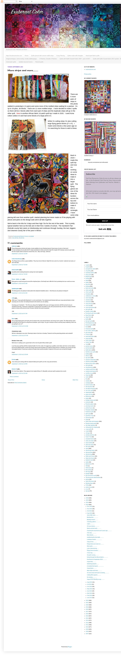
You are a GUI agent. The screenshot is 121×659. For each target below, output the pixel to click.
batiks (87, 282)
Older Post (75, 380)
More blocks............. (92, 535)
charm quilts (89, 292)
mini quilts (88, 365)
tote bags (88, 471)
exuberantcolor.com (91, 69)
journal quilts (89, 348)
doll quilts (88, 309)
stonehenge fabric (90, 450)
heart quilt (88, 338)
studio (87, 462)
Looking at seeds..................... (94, 539)
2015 (87, 616)
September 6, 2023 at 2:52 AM (19, 373)
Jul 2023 (89, 584)
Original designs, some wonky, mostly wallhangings (21, 58)
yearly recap (89, 487)
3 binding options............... (93, 521)
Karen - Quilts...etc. (17, 279)
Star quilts (88, 446)
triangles (88, 473)
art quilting (88, 270)
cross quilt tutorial (90, 307)
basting (87, 278)
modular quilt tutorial (91, 371)
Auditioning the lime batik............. (95, 537)
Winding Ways (89, 483)
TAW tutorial (89, 468)
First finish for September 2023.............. (97, 559)
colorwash (88, 301)
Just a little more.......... (92, 515)
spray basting (89, 442)
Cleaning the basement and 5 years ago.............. (99, 530)
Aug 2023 (89, 582)
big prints (88, 284)
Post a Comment (14, 376)
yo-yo (87, 489)
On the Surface (89, 384)
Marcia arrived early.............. (94, 528)
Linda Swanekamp (17, 258)
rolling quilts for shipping (92, 427)
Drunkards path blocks (91, 313)
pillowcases (89, 396)
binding (87, 286)
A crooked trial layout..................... (95, 566)
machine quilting (90, 361)
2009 (87, 629)
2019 (87, 607)
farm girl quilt (89, 321)
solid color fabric (90, 440)
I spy (87, 344)
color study (88, 297)
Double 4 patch (89, 311)
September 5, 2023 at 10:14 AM (20, 326)
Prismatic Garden (90, 410)
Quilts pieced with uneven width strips (42, 55)
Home (26, 55)
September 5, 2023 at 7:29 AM (19, 264)
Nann (13, 318)
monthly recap (89, 373)
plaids (87, 398)
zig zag (87, 491)
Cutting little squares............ (94, 575)
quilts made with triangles (92, 421)
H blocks (88, 334)
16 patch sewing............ (93, 555)
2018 (87, 609)
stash (87, 448)
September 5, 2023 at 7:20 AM (19, 253)
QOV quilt (88, 413)
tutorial (87, 479)
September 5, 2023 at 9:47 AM (19, 313)
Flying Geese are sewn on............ (95, 544)
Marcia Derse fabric (91, 363)
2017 (87, 611)
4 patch (87, 265)
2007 (87, 633)
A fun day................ (91, 532)
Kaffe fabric (88, 350)
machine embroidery (91, 359)
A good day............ (91, 561)
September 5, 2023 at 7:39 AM (19, 274)
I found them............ (92, 568)
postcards (88, 402)
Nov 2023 (89, 508)
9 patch (87, 267)
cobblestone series (90, 296)
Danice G (14, 369)
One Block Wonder (90, 388)
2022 (87, 600)
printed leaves (89, 408)
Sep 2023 (89, 513)
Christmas (88, 294)
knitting (87, 354)
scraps (87, 431)
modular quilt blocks (91, 369)
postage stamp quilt (91, 400)
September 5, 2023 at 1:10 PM (19, 364)
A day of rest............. (92, 541)
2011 (87, 624)
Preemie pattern (90, 404)
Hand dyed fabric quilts (92, 55)
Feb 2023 (89, 595)
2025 (87, 500)
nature (87, 377)
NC (86, 379)
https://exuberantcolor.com (14, 55)
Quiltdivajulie (15, 288)
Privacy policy (87, 74)
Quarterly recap (89, 415)
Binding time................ (92, 517)
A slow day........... (91, 552)
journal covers (89, 346)
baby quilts (88, 274)
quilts (87, 419)
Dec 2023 (89, 506)
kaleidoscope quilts (90, 352)
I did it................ (91, 524)
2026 (87, 498)
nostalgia (88, 383)
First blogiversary (90, 323)
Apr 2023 (89, 591)
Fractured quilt (89, 328)
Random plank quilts (91, 423)
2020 (87, 605)
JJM (13, 298)
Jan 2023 (89, 597)
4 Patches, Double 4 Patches (48, 58)
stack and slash (89, 444)
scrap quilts (88, 429)
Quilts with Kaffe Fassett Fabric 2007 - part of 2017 (75, 58)
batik (87, 280)
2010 (87, 627)
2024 (87, 502)
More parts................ (92, 546)
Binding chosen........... (92, 519)
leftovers (88, 355)
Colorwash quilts (11, 62)
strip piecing (21, 237)
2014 (87, 618)
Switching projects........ (93, 563)
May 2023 (90, 588)
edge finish (88, 317)
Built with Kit (105, 229)
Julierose (14, 246)
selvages (88, 433)
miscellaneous (89, 367)
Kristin (13, 359)
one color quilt (89, 390)
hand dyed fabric (90, 336)
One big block (89, 386)
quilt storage (89, 417)
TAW (87, 466)
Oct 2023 (89, 511)
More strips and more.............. (94, 570)
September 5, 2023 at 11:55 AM (20, 354)
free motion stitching (91, 330)
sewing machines (90, 435)
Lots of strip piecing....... (93, 548)
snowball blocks (90, 439)
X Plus (87, 485)
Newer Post (11, 380)
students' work (89, 460)
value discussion (90, 481)
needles (88, 381)
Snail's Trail (89, 437)
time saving (88, 469)
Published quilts (90, 411)
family (87, 319)
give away (88, 332)
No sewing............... (92, 577)
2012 (87, 622)
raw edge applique (90, 425)
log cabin (88, 357)
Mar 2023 (89, 593)
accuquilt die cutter (90, 268)
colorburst (88, 299)
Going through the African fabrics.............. (97, 557)
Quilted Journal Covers (26, 62)
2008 (87, 631)
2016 (87, 613)
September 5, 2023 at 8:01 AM (19, 283)
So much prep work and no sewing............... (98, 572)
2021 (87, 602)
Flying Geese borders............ (94, 550)
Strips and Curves (90, 456)
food (87, 326)
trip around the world (91, 475)
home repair (89, 340)
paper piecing (89, 394)
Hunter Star (88, 342)
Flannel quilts (39, 62)
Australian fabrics (90, 272)
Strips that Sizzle (90, 458)
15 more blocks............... (93, 526)
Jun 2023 (89, 586)
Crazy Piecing (60, 55)
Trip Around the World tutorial (93, 477)
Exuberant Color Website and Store (16, 49)
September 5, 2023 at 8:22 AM (19, 293)
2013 (87, 620)
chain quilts (88, 290)
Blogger (70, 646)
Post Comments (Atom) (20, 382)
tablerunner (89, 464)
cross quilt (88, 305)
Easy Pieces (89, 315)
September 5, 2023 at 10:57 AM (20, 335)
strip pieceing (89, 452)
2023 (87, 504)
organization (89, 392)
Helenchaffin (15, 269)
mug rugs (88, 375)
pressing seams (90, 406)
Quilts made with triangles (75, 55)
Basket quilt (89, 276)
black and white (90, 288)
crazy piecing (15, 237)
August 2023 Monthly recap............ (95, 579)
